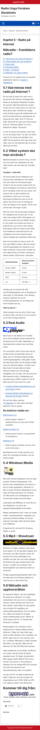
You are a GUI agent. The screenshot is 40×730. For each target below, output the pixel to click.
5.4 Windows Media (11, 67)
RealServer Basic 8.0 (11, 429)
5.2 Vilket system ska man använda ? (17, 62)
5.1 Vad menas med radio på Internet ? (18, 59)
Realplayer (10, 403)
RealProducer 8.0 (10, 415)
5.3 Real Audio (8, 64)
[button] (3, 23)
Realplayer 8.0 (8, 441)
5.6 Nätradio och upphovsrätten (15, 73)
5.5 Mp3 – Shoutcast (11, 70)
